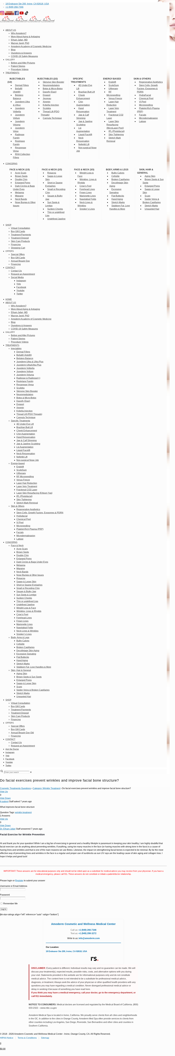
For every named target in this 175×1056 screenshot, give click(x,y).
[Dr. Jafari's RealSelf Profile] (94, 958)
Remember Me (10, 903)
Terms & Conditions (27, 1038)
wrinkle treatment (23, 812)
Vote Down (5, 798)
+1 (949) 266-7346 (14, 7)
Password (5, 895)
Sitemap (45, 1038)
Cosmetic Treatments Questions (15, 788)
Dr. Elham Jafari (7, 829)
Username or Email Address (13, 886)
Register (19, 880)
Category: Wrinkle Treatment (46, 788)
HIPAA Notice (6, 1038)
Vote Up (4, 791)
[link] (31, 772)
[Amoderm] (27, 21)
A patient (4, 801)
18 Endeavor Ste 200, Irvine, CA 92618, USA (27, 4)
